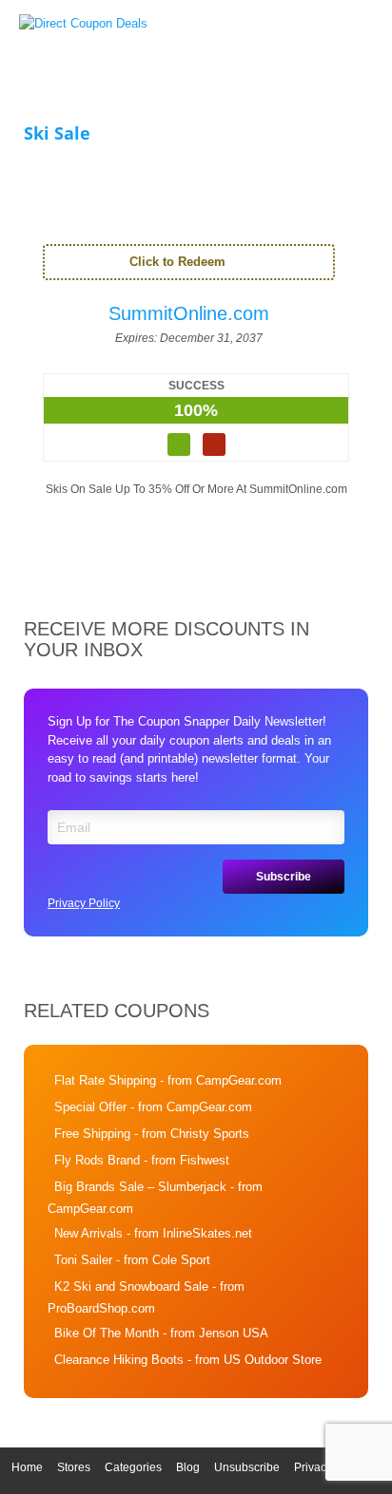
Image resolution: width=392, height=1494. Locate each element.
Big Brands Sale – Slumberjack (140, 1187)
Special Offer (90, 1107)
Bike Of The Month (106, 1333)
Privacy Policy (84, 903)
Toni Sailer (83, 1260)
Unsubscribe (247, 1467)
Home (27, 1467)
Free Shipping (92, 1133)
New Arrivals (88, 1233)
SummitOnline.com (188, 313)
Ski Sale (57, 133)
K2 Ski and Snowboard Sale (131, 1286)
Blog (188, 1467)
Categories (133, 1467)
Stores (73, 1467)
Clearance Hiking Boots (119, 1359)
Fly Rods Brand (97, 1160)
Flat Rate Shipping (105, 1080)
